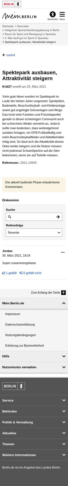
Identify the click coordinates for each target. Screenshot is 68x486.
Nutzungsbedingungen (20, 335)
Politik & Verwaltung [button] (17, 422)
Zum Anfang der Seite (45, 292)
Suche (10, 209)
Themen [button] (8, 444)
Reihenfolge (14, 225)
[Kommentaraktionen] (63, 252)
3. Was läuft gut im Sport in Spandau (26, 37)
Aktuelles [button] (9, 433)
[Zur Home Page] (19, 15)
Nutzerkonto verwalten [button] (19, 367)
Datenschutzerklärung (20, 324)
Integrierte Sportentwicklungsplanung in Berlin (32, 30)
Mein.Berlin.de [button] (13, 303)
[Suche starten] (58, 217)
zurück (10, 55)
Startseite (8, 26)
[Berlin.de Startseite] (13, 386)
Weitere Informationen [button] (19, 455)
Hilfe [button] (5, 356)
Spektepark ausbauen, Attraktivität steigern (30, 41)
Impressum (12, 314)
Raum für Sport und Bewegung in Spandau (30, 34)
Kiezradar (23, 26)
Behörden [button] (9, 411)
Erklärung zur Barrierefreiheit (24, 345)
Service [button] (7, 400)
